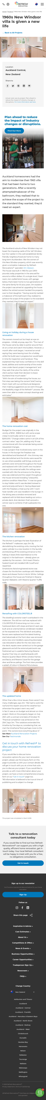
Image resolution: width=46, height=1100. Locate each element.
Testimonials (15, 736)
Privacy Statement (8, 1086)
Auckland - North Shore (23, 1021)
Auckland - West (23, 1029)
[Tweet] (13, 86)
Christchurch (23, 1034)
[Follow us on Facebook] (23, 907)
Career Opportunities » (23, 960)
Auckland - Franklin (23, 1012)
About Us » (23, 937)
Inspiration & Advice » (23, 926)
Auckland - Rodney (23, 1025)
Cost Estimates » (23, 932)
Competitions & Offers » (23, 943)
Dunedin (23, 1038)
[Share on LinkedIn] (24, 86)
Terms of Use (20, 1086)
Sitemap (27, 1086)
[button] (36, 4)
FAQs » (23, 976)
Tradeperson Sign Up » (23, 965)
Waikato (23, 1064)
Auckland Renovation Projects (24, 734)
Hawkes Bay (23, 1042)
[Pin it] (18, 86)
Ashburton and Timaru (23, 999)
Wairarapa (23, 1068)
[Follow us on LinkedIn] (28, 907)
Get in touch (18, 777)
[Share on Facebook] (7, 86)
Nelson (23, 1051)
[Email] (29, 86)
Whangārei (23, 1076)
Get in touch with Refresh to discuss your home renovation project (21, 747)
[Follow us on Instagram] (17, 907)
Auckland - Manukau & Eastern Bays (23, 1016)
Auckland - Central (23, 1008)
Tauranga (23, 1059)
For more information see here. (25, 102)
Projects (10, 11)
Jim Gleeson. (28, 268)
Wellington (23, 1072)
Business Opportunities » (23, 954)
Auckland (23, 1004)
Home (4, 11)
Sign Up (23, 895)
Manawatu (23, 1046)
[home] (22, 4)
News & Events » (23, 948)
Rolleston (23, 1055)
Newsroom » (23, 971)
